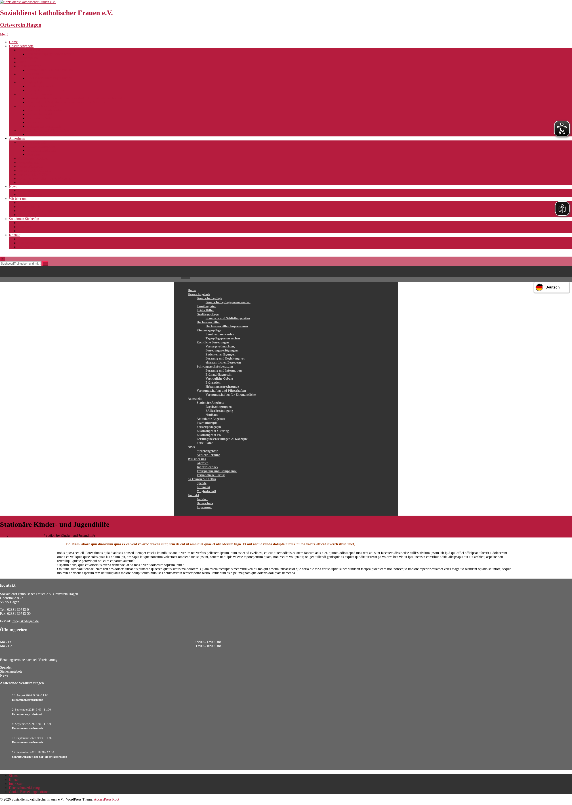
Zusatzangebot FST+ (33, 174)
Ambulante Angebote (33, 158)
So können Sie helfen (24, 219)
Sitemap (14, 776)
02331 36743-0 (18, 609)
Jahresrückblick (29, 207)
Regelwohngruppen (41, 146)
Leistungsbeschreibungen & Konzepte (45, 178)
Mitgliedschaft (28, 231)
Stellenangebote (29, 190)
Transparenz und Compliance (38, 211)
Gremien (24, 203)
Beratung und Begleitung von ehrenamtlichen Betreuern (66, 102)
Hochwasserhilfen (30, 74)
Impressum (25, 247)
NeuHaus (33, 154)
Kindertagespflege (31, 82)
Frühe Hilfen (27, 62)
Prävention (34, 122)
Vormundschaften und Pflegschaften (43, 130)
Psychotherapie (28, 162)
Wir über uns (18, 199)
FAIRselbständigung (41, 150)
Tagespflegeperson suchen (45, 90)
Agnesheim (17, 138)
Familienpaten (28, 58)
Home (13, 42)
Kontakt (14, 235)
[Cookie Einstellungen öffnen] (9, 799)
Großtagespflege (29, 66)
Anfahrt (23, 239)
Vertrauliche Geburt (41, 118)
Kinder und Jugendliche (26, 535)
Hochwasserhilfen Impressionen (49, 78)
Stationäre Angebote (32, 142)
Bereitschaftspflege (31, 50)
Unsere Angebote (21, 46)
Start (3, 535)
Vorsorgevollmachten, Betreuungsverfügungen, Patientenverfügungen (76, 98)
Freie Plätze (26, 182)
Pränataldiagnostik (40, 114)
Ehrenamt (25, 227)
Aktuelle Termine (30, 195)
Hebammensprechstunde (44, 126)
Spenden (6, 667)
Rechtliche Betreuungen (35, 94)
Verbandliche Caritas (32, 215)
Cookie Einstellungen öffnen (29, 792)
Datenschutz (26, 243)
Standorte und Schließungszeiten (50, 70)
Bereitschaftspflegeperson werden (50, 54)
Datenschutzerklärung (24, 788)
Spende (23, 223)
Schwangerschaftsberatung (37, 106)
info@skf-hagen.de (25, 621)
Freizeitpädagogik (30, 166)
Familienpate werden (41, 86)
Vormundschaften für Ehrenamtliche (52, 134)
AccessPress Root (106, 799)
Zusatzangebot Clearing (34, 170)
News (13, 186)
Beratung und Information (45, 110)
